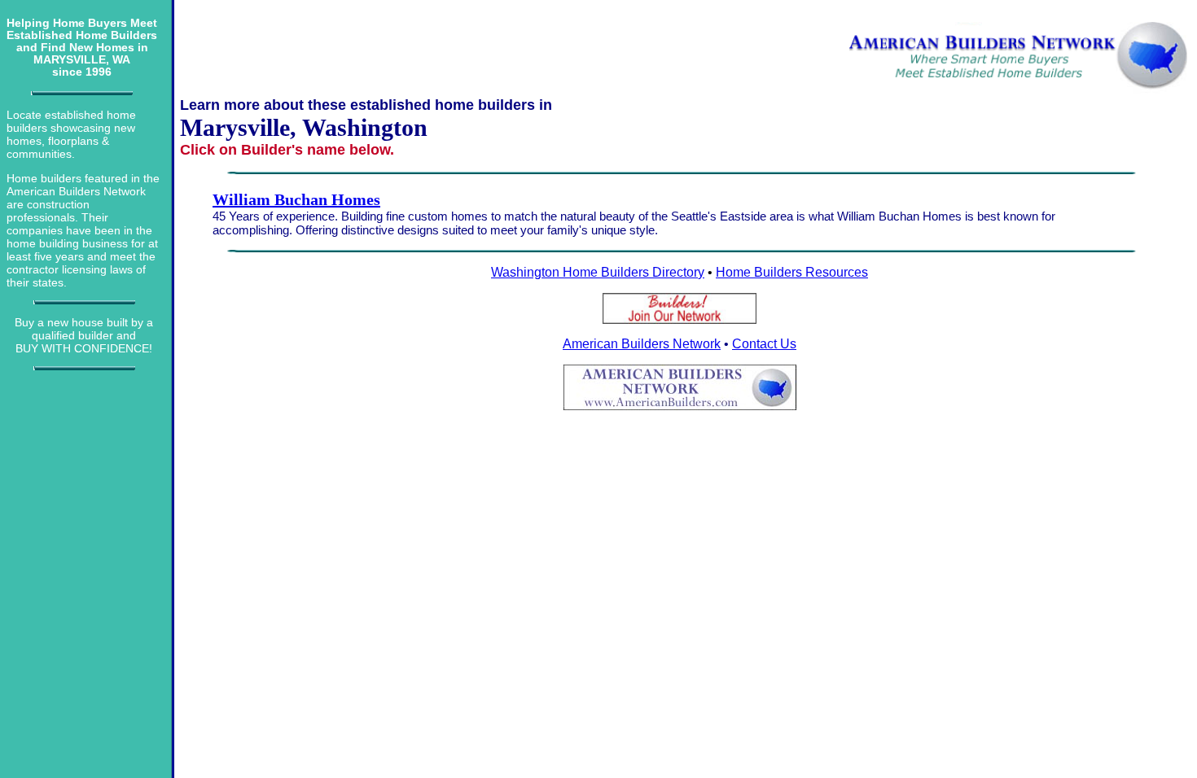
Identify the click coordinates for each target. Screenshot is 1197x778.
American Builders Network (642, 344)
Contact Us (764, 344)
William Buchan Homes (296, 199)
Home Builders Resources (792, 272)
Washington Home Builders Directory (597, 272)
